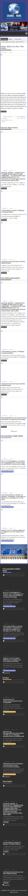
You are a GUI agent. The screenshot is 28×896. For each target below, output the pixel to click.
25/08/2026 (4, 415)
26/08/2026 (4, 208)
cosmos (11, 52)
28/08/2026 (4, 459)
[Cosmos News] (2, 33)
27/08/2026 (4, 170)
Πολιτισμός (3, 111)
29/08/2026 (6, 697)
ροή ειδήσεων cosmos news (7, 471)
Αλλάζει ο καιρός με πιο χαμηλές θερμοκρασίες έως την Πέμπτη (7, 119)
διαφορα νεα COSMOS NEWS (9, 711)
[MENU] (26, 33)
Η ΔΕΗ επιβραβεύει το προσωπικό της (21, 117)
